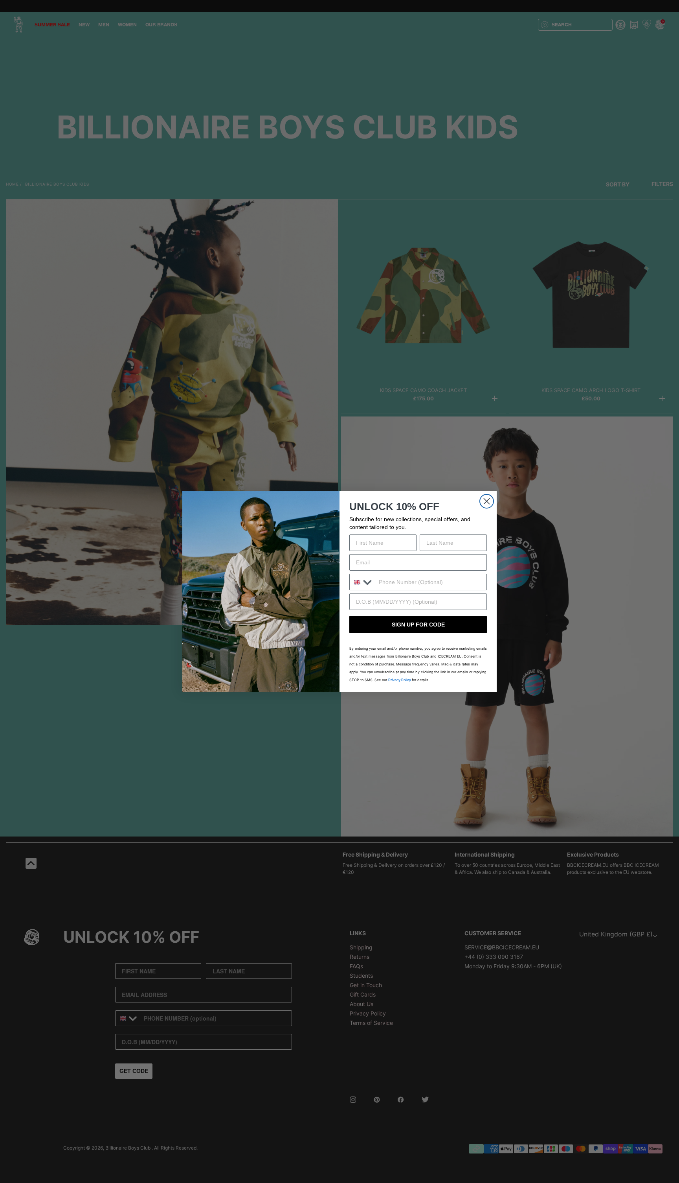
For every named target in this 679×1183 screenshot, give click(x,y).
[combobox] (362, 582)
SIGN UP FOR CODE (418, 624)
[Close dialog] (487, 501)
